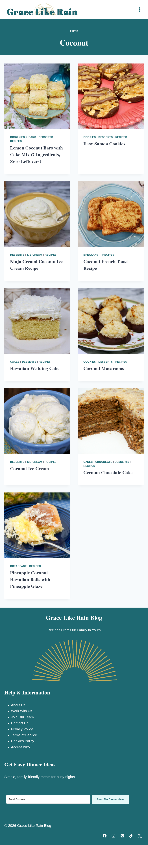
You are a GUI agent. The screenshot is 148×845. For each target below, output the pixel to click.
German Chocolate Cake (107, 472)
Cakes (14, 361)
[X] (140, 836)
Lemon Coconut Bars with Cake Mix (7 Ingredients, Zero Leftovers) (36, 154)
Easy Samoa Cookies (104, 143)
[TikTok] (131, 836)
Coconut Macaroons (103, 368)
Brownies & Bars (23, 137)
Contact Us (19, 723)
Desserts (46, 137)
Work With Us (21, 711)
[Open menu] (140, 9)
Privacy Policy (22, 729)
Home (74, 31)
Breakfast (91, 254)
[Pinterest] (122, 836)
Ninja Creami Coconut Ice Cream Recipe (36, 265)
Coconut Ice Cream (29, 468)
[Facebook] (104, 836)
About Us (18, 705)
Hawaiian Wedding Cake (34, 368)
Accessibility (20, 747)
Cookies (89, 137)
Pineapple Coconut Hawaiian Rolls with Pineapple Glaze (30, 579)
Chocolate (103, 461)
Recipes (16, 141)
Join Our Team (22, 717)
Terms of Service (24, 735)
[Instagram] (113, 836)
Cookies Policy (22, 741)
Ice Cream (34, 254)
